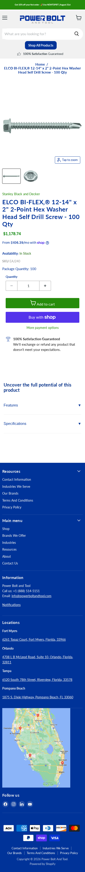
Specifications (15, 424)
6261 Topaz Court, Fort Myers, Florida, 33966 (34, 639)
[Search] (76, 34)
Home (40, 64)
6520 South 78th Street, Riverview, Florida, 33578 (37, 680)
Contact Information (16, 479)
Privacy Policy (11, 507)
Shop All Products (40, 45)
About (6, 556)
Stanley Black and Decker (21, 194)
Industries (9, 542)
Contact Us (10, 563)
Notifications (11, 605)
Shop (6, 529)
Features (11, 405)
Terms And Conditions (17, 500)
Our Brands (10, 493)
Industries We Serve (16, 486)
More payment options (43, 328)
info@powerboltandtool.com (31, 596)
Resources (9, 549)
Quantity (11, 276)
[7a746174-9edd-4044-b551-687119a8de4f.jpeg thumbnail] (11, 176)
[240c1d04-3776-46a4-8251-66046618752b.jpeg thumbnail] (31, 176)
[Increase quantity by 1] (45, 286)
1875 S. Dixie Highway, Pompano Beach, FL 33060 (37, 697)
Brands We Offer (14, 535)
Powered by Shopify (43, 864)
